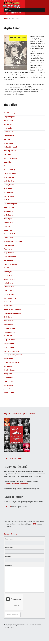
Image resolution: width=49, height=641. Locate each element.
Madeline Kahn (9, 260)
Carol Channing (9, 113)
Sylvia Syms (8, 272)
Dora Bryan (8, 219)
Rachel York (8, 215)
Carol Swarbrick (10, 268)
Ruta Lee (7, 226)
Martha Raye (8, 120)
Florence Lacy (9, 294)
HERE (34, 524)
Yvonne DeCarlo (10, 234)
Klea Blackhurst (10, 336)
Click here (7, 507)
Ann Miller (7, 162)
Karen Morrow (9, 177)
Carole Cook (8, 143)
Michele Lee (8, 200)
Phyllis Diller (8, 132)
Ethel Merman (9, 135)
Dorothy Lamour (10, 151)
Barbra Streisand (10, 147)
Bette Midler (8, 358)
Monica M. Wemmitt (11, 351)
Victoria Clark (9, 321)
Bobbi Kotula (9, 392)
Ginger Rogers (9, 117)
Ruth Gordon (9, 181)
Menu (9, 10)
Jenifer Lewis (8, 192)
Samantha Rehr (9, 328)
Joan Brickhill (9, 343)
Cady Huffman (9, 253)
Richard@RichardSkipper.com (17, 484)
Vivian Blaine (8, 306)
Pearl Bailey (8, 128)
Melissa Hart (8, 302)
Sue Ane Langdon (10, 204)
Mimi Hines (8, 188)
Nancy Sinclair (9, 207)
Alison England (9, 279)
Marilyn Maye (9, 196)
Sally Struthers (9, 340)
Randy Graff (8, 275)
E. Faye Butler (9, 287)
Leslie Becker (9, 283)
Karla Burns (8, 317)
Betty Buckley (9, 366)
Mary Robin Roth (10, 298)
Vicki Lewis (8, 249)
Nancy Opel (8, 374)
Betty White (8, 385)
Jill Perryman (8, 377)
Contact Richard (12, 615)
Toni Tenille (8, 381)
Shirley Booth (9, 185)
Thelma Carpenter (11, 264)
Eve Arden (7, 154)
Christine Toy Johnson (12, 313)
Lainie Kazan (8, 238)
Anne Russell (8, 223)
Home (6, 18)
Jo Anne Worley (9, 169)
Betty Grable (8, 124)
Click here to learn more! (13, 458)
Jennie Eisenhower (11, 389)
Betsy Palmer (9, 211)
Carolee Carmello (10, 370)
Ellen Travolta (9, 290)
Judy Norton (8, 230)
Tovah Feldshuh (10, 173)
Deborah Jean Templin (12, 309)
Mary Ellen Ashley (10, 158)
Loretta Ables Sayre (11, 362)
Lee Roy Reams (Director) (13, 355)
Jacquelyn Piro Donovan (13, 241)
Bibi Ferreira (8, 324)
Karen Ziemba (9, 347)
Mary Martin (8, 139)
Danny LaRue (8, 166)
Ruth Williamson (10, 257)
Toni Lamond (9, 245)
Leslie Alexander (10, 332)
